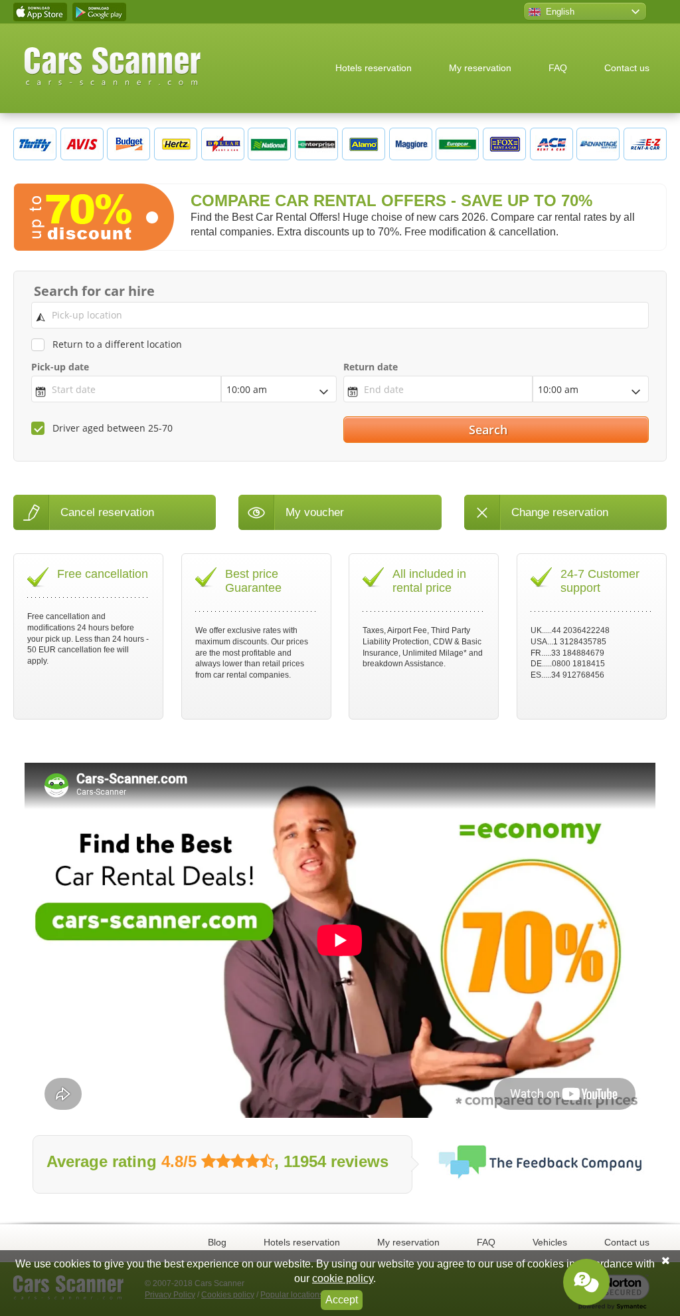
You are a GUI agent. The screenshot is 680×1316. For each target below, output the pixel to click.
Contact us (626, 68)
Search (490, 430)
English (560, 12)
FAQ (558, 68)
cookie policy (342, 1278)
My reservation (480, 68)
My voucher (315, 512)
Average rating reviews (217, 1161)
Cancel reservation (107, 512)
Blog (217, 1242)
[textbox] (339, 315)
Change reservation (559, 512)
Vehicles (550, 1242)
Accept (341, 1299)
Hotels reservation (373, 68)
